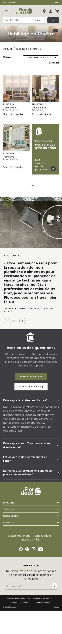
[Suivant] (22, 321)
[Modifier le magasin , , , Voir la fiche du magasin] (44, 11)
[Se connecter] (51, 11)
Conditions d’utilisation (19, 602)
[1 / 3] (12, 321)
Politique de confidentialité (43, 598)
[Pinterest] (27, 549)
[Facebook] (21, 549)
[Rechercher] (53, 20)
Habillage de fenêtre (28, 48)
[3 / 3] (16, 321)
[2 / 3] (14, 321)
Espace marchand (19, 535)
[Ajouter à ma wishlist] (26, 79)
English (55, 3)
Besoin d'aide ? (10, 2)
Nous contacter (31, 376)
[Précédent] (7, 321)
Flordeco (12, 607)
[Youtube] (40, 549)
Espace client (42, 535)
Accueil (8, 48)
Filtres (7, 57)
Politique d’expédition (43, 602)
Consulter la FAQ (31, 386)
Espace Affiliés (31, 539)
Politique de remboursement (18, 598)
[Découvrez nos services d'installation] (45, 149)
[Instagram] (33, 549)
